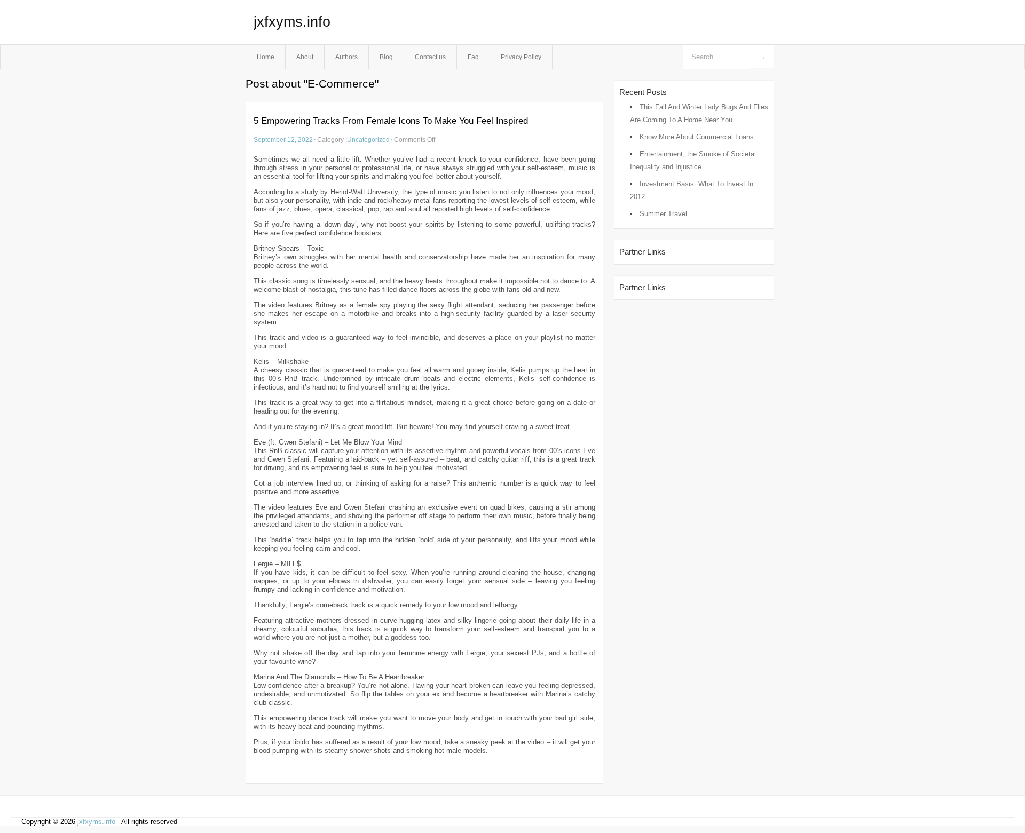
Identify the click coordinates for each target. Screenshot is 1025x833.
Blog (386, 56)
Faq (473, 56)
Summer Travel (663, 214)
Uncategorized (368, 139)
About (304, 56)
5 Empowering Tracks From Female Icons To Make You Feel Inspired (391, 121)
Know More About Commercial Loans (697, 137)
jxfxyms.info (292, 22)
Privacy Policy (521, 56)
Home (265, 56)
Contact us (430, 56)
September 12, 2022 (283, 139)
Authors (346, 56)
